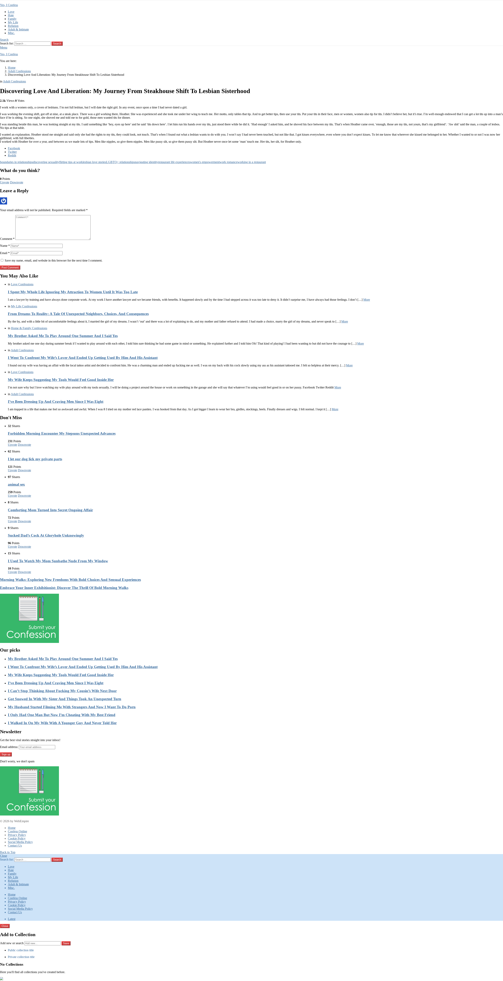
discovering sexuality (46, 162)
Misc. (11, 33)
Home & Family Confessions (29, 328)
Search (57, 43)
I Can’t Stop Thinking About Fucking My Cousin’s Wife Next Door (62, 691)
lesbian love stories (94, 162)
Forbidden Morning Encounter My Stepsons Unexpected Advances (62, 433)
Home (12, 827)
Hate (11, 15)
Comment (7, 238)
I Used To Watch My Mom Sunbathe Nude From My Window (58, 561)
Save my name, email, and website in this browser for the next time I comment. (53, 260)
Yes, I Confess (9, 5)
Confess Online (17, 831)
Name (5, 245)
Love (11, 11)
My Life (13, 22)
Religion (13, 26)
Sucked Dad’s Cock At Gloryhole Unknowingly (46, 535)
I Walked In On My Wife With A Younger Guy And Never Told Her (62, 723)
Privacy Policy (17, 835)
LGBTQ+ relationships (120, 162)
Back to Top (7, 852)
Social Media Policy (20, 842)
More (366, 299)
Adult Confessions (22, 350)
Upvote (4, 182)
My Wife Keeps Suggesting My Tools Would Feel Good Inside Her (61, 380)
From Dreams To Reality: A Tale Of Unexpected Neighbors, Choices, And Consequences (78, 314)
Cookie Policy (17, 838)
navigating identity (146, 162)
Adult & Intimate (18, 29)
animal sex (16, 484)
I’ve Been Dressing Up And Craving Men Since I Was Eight (55, 401)
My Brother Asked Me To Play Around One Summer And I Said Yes (63, 336)
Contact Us (15, 845)
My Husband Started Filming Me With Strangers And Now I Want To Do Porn (72, 707)
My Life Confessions (24, 306)
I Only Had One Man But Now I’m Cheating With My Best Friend (61, 715)
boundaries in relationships (16, 162)
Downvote (16, 182)
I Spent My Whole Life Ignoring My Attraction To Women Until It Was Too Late (73, 292)
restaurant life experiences (174, 162)
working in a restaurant (251, 162)
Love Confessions (22, 284)
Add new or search (12, 943)
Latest (11, 919)
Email (5, 253)
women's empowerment (204, 162)
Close (3, 855)
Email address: (9, 747)
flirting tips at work (71, 162)
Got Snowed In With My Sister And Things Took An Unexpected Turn (64, 699)
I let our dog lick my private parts (35, 459)
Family (12, 18)
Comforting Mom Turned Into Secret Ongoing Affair (50, 510)
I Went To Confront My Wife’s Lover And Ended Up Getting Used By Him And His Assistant (83, 358)
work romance (228, 162)
